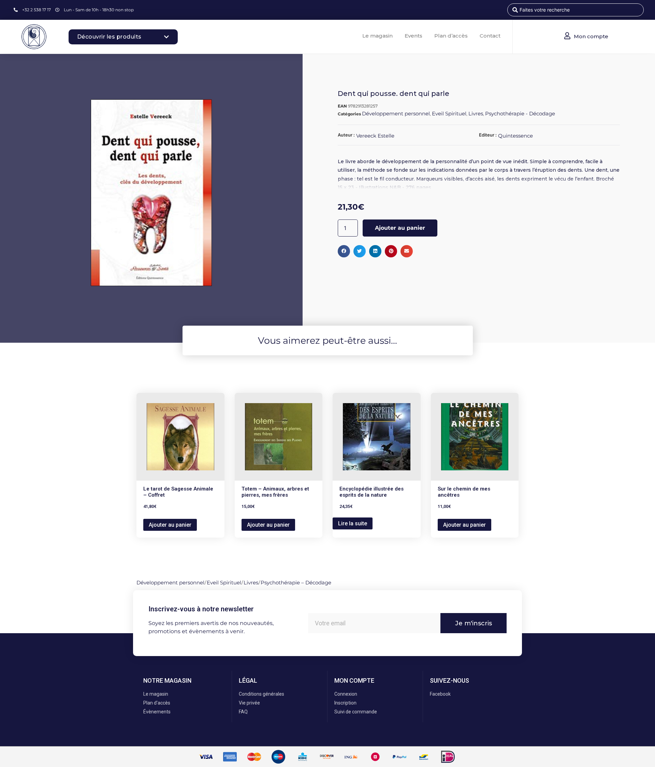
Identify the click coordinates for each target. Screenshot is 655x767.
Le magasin (377, 35)
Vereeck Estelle (375, 135)
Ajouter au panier (400, 228)
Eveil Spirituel (449, 113)
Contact (490, 35)
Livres (475, 113)
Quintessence (515, 135)
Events (413, 35)
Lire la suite (352, 523)
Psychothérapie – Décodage (296, 582)
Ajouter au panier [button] (170, 525)
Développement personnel (396, 113)
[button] (344, 251)
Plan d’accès (451, 35)
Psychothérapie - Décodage (520, 113)
